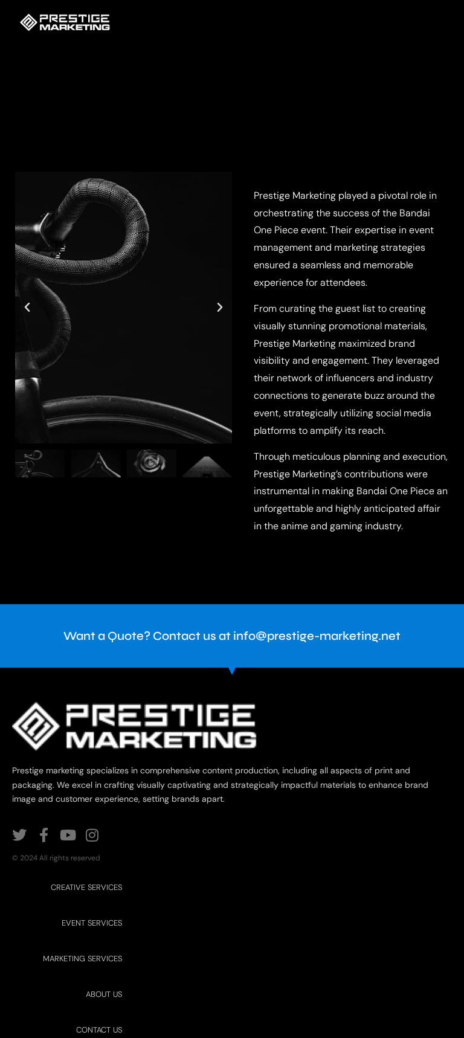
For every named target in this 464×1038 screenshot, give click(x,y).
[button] (27, 307)
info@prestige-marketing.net (317, 635)
